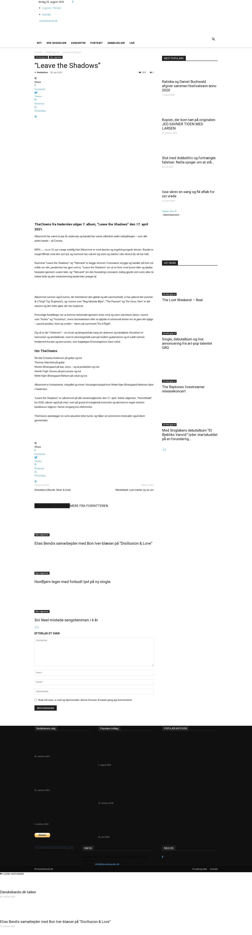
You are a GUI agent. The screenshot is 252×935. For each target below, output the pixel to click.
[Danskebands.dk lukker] (62, 741)
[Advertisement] (128, 26)
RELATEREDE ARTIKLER (52, 506)
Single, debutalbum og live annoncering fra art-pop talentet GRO (187, 343)
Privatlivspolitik (199, 869)
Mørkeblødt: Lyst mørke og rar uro (135, 489)
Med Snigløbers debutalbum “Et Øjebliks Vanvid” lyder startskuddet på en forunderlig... (190, 434)
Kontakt (46, 14)
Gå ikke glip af (52, 52)
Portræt (96, 42)
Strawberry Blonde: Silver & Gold (52, 489)
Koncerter (78, 42)
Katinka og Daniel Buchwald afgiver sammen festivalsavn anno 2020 (189, 86)
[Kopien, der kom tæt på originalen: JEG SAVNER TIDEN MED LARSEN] (190, 110)
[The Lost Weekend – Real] (190, 283)
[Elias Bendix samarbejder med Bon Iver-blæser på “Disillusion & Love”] (94, 523)
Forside (38, 52)
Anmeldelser (116, 42)
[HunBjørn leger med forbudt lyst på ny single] (94, 562)
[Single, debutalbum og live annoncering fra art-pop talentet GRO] (190, 322)
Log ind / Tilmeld (51, 8)
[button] (213, 39)
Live (132, 42)
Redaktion (42, 72)
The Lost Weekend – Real (182, 300)
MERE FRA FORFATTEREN (89, 506)
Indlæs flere (168, 211)
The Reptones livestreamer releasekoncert (183, 389)
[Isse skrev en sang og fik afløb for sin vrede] (190, 182)
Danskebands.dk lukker (52, 752)
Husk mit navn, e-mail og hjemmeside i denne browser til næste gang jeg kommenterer (85, 700)
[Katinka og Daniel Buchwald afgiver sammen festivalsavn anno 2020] (190, 71)
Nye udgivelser (56, 42)
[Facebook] (72, 1)
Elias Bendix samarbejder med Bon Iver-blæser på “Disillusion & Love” (93, 543)
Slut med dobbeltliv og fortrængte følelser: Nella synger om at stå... (189, 160)
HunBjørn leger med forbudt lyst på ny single (72, 582)
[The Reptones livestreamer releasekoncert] (190, 370)
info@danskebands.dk (107, 864)
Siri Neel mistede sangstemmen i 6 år (66, 620)
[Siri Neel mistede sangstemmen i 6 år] (94, 600)
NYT (39, 42)
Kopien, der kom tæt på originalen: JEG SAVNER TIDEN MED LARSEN (189, 124)
